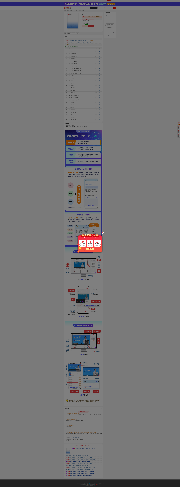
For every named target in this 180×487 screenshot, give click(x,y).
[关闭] (103, 233)
